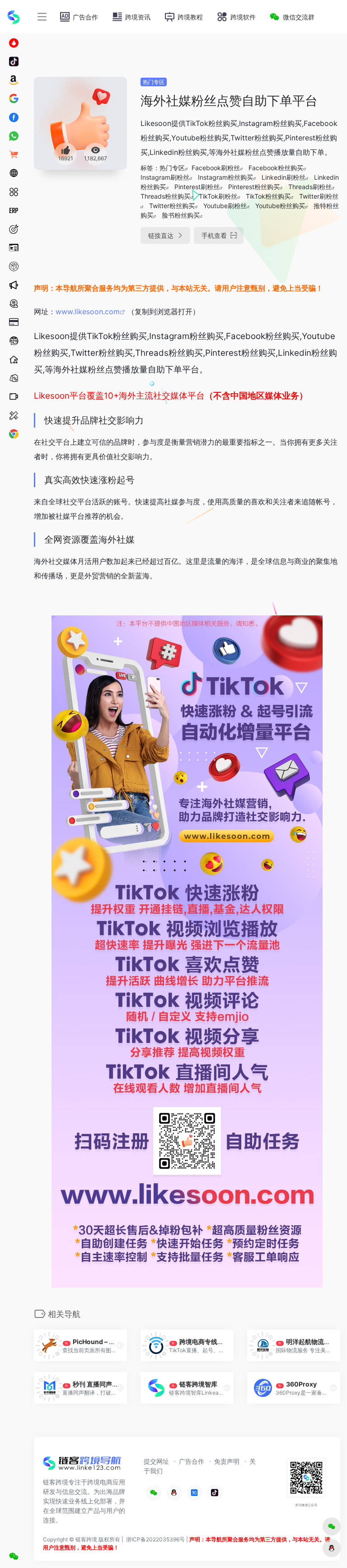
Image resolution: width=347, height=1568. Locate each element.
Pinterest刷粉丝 (197, 187)
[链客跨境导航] (82, 1465)
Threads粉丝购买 (165, 196)
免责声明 (226, 1461)
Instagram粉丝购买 (225, 177)
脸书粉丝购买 (181, 215)
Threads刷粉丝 (310, 187)
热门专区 (153, 82)
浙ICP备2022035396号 (155, 1539)
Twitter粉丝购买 (172, 205)
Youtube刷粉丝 (225, 205)
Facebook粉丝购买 (276, 168)
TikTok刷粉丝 (218, 196)
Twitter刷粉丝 (318, 196)
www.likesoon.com (88, 311)
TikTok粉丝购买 (268, 196)
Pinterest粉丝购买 (254, 187)
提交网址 (156, 1461)
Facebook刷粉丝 (216, 168)
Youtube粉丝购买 (280, 205)
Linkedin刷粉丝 (283, 177)
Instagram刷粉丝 (165, 177)
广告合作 (191, 1461)
